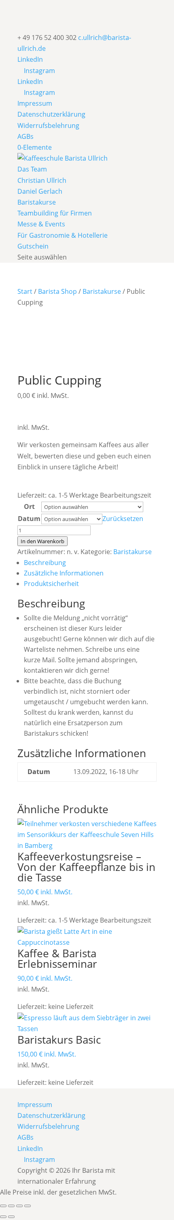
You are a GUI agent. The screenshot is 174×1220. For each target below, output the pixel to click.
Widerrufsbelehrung (48, 125)
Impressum (34, 103)
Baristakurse (36, 202)
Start (24, 291)
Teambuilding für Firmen (54, 213)
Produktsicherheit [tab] (51, 583)
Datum (29, 518)
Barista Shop (57, 291)
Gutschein (33, 246)
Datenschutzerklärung (51, 114)
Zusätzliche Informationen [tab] (64, 573)
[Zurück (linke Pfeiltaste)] (3, 1217)
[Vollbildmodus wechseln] (11, 1206)
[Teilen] (19, 1206)
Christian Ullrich (41, 180)
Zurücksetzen (122, 518)
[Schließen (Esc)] (27, 1206)
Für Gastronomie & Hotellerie (62, 235)
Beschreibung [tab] (45, 562)
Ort (29, 506)
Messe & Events (41, 224)
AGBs (25, 136)
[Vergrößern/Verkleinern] (3, 1206)
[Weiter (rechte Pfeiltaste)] (11, 1217)
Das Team (32, 169)
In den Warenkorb (42, 541)
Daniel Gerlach (39, 191)
